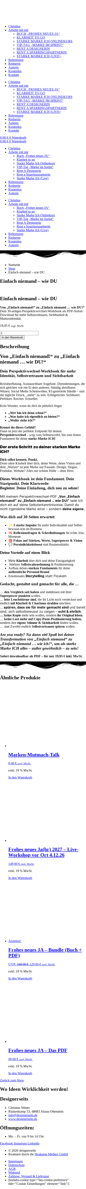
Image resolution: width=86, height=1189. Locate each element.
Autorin (13, 67)
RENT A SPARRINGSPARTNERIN (42, 52)
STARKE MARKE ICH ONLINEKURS (44, 41)
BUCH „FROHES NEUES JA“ (38, 34)
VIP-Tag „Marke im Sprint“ (35, 167)
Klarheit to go (26, 159)
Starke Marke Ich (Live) (32, 178)
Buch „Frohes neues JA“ (33, 156)
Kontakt (13, 75)
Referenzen (15, 60)
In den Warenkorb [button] (20, 777)
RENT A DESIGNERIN (33, 48)
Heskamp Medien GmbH (51, 1154)
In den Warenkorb (12, 337)
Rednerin (14, 63)
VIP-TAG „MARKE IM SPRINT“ (40, 45)
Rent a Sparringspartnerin (33, 174)
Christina (14, 26)
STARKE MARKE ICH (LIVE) (38, 56)
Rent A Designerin (29, 171)
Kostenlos (15, 71)
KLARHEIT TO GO (31, 37)
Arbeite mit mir (18, 30)
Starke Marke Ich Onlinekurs (36, 163)
